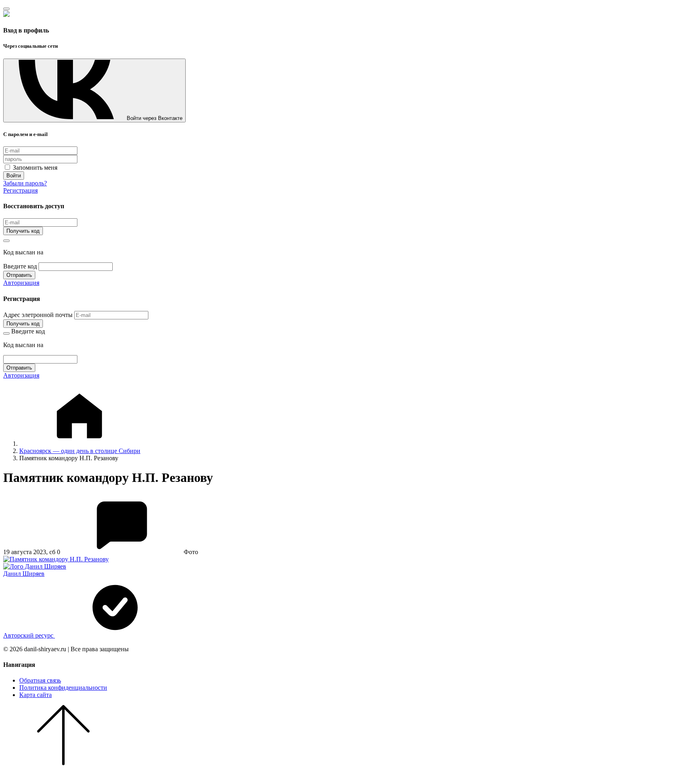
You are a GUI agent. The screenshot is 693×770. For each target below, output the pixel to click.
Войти (13, 176)
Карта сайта (35, 694)
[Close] (6, 9)
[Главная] (79, 443)
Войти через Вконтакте (154, 118)
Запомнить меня (34, 167)
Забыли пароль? (25, 183)
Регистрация (20, 190)
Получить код (23, 231)
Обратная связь (40, 680)
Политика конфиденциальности (63, 687)
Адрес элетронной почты (38, 314)
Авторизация (21, 282)
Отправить (19, 275)
